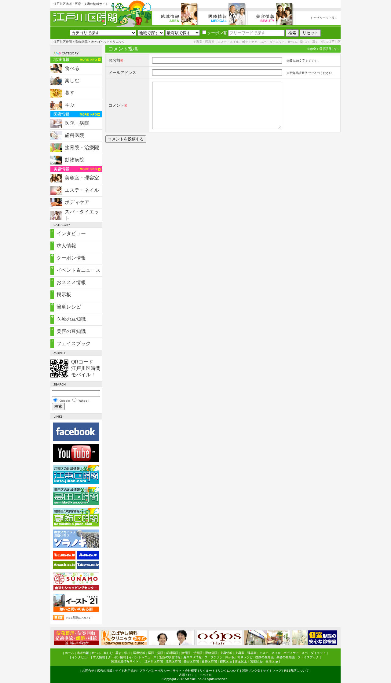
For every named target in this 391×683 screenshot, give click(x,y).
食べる (72, 68)
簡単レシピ (69, 306)
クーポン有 (217, 33)
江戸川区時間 (62, 41)
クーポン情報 (71, 257)
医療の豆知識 (71, 319)
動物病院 (81, 41)
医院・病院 (77, 123)
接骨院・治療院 (82, 147)
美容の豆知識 (71, 331)
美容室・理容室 (82, 177)
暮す (70, 92)
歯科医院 (74, 135)
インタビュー (71, 233)
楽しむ (72, 80)
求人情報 (66, 245)
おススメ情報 (71, 282)
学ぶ (70, 105)
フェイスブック (74, 343)
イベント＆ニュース (78, 270)
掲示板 (64, 294)
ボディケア (77, 202)
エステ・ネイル (82, 190)
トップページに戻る (324, 18)
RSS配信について (78, 617)
